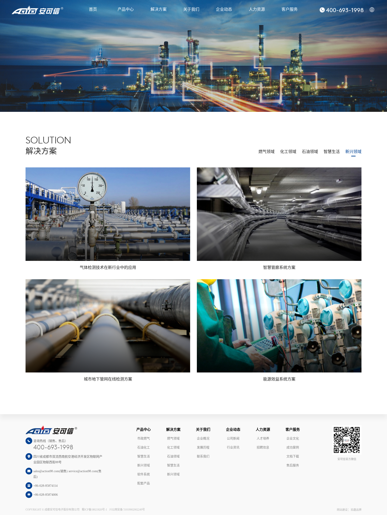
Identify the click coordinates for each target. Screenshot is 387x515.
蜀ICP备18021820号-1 (94, 509)
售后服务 (292, 465)
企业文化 (292, 438)
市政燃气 (143, 438)
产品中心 (126, 9)
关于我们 (191, 9)
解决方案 (158, 9)
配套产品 (143, 483)
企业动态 (224, 9)
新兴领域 (353, 151)
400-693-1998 (53, 447)
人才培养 (263, 438)
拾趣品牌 (356, 509)
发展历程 (203, 447)
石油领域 (310, 151)
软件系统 (143, 474)
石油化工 (143, 447)
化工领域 (288, 151)
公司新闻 (233, 438)
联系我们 (203, 456)
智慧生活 (332, 151)
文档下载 (292, 456)
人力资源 (257, 9)
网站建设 (342, 509)
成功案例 (292, 447)
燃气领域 (266, 151)
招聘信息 (263, 447)
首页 (93, 9)
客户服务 (290, 9)
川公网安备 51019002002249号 (127, 509)
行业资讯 (233, 447)
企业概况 (203, 438)
